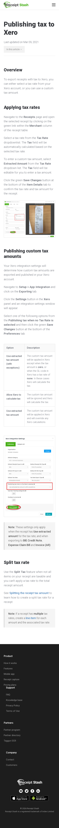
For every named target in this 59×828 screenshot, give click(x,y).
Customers (11, 765)
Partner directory (12, 735)
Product (8, 656)
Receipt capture (11, 679)
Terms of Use (13, 711)
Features (8, 668)
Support (10, 687)
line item (31, 618)
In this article (13, 49)
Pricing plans (10, 685)
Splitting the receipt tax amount (29, 593)
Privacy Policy (13, 705)
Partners (8, 722)
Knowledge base (14, 700)
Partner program (12, 730)
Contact (10, 759)
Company (11, 752)
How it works (10, 663)
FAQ (8, 694)
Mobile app (9, 674)
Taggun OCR (10, 740)
